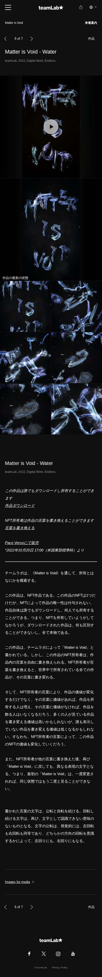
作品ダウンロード (20, 505)
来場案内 (91, 23)
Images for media (17, 882)
